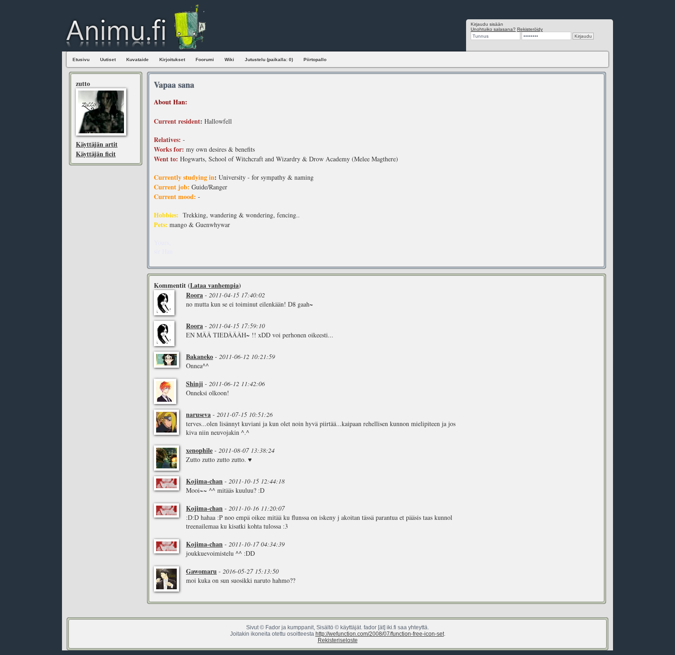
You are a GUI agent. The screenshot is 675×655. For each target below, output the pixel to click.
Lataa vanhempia (214, 285)
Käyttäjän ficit (96, 154)
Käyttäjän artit (97, 144)
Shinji (194, 383)
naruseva (198, 414)
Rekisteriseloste (338, 640)
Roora (194, 295)
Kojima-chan (204, 481)
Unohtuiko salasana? (493, 29)
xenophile (199, 450)
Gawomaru (201, 571)
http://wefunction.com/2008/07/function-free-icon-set (379, 634)
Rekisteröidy (530, 29)
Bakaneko (199, 356)
